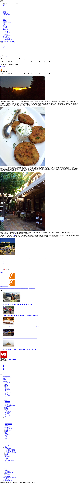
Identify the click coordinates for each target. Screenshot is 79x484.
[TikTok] (3, 371)
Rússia (6, 435)
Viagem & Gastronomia (7, 22)
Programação (5, 31)
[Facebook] (3, 365)
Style (4, 16)
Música (6, 442)
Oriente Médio (7, 434)
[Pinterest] (3, 369)
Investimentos (7, 419)
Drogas (6, 465)
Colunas (4, 379)
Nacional (4, 7)
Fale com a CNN (6, 37)
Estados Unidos (8, 430)
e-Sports (6, 458)
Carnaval (6, 439)
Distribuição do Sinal (6, 38)
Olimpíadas (7, 453)
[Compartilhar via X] (1, 66)
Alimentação (7, 461)
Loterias (6, 425)
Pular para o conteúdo (7, 44)
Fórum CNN (5, 27)
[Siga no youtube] (3, 263)
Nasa (6, 469)
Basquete (6, 454)
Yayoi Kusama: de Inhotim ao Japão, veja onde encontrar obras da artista (20, 349)
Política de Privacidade (7, 35)
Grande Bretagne (10, 256)
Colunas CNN (5, 29)
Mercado (6, 418)
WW (4, 48)
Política (4, 4)
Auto (4, 24)
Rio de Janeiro (7, 414)
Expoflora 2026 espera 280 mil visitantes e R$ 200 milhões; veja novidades (20, 315)
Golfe (6, 457)
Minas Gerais (7, 415)
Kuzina (13, 235)
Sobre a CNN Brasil (6, 476)
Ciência (4, 20)
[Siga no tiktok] (3, 264)
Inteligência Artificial (6, 14)
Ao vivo (4, 45)
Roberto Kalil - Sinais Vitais (10, 460)
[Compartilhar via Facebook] (0, 66)
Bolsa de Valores (8, 422)
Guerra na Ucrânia (8, 428)
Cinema (6, 441)
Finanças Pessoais (8, 424)
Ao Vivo (6, 385)
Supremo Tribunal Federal (10, 405)
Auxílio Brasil (7, 412)
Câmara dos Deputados (9, 403)
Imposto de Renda (8, 423)
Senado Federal (8, 404)
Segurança (7, 409)
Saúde (4, 19)
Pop (3, 15)
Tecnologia (5, 21)
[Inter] (3, 363)
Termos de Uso (5, 36)
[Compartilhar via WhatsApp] (3, 66)
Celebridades (7, 440)
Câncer (6, 464)
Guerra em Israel (8, 429)
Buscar (4, 3)
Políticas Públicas (8, 406)
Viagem (6, 473)
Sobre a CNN (5, 34)
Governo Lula (7, 402)
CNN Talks (5, 26)
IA (3, 51)
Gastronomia (7, 474)
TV (5, 446)
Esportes (4, 11)
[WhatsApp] (3, 372)
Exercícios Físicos (8, 462)
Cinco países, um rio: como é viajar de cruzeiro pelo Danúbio (17, 304)
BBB (6, 438)
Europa (6, 431)
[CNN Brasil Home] (7, 41)
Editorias (5, 384)
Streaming (7, 445)
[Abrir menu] (1, 1)
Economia (4, 12)
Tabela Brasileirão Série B (10, 450)
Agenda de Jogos (8, 448)
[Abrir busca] (17, 3)
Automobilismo (8, 456)
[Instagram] (3, 367)
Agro (4, 8)
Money (4, 47)
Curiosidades (7, 471)
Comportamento (6, 18)
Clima (6, 410)
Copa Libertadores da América (10, 452)
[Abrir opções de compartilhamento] (2, 67)
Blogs (4, 378)
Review (4, 23)
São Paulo (7, 413)
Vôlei (6, 455)
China (6, 436)
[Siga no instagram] (3, 262)
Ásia (6, 432)
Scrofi (16, 232)
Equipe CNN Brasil (6, 32)
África (6, 433)
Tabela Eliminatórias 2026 (10, 451)
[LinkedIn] (3, 368)
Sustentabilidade (8, 426)
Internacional (5, 6)
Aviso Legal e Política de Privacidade (9, 477)
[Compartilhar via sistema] (0, 68)
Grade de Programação (7, 377)
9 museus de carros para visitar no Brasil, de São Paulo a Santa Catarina (20, 338)
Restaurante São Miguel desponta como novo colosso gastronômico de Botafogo (22, 326)
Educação (4, 25)
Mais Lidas (3, 290)
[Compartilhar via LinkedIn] (2, 66)
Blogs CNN (5, 28)
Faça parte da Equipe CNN (8, 39)
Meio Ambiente (8, 411)
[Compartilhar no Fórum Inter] (1, 70)
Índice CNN (7, 401)
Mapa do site (5, 381)
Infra (4, 9)
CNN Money (5, 13)
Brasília (6, 416)
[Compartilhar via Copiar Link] (4, 66)
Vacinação (7, 463)
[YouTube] (3, 366)
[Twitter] (3, 364)
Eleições (4, 5)
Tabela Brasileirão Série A (10, 449)
